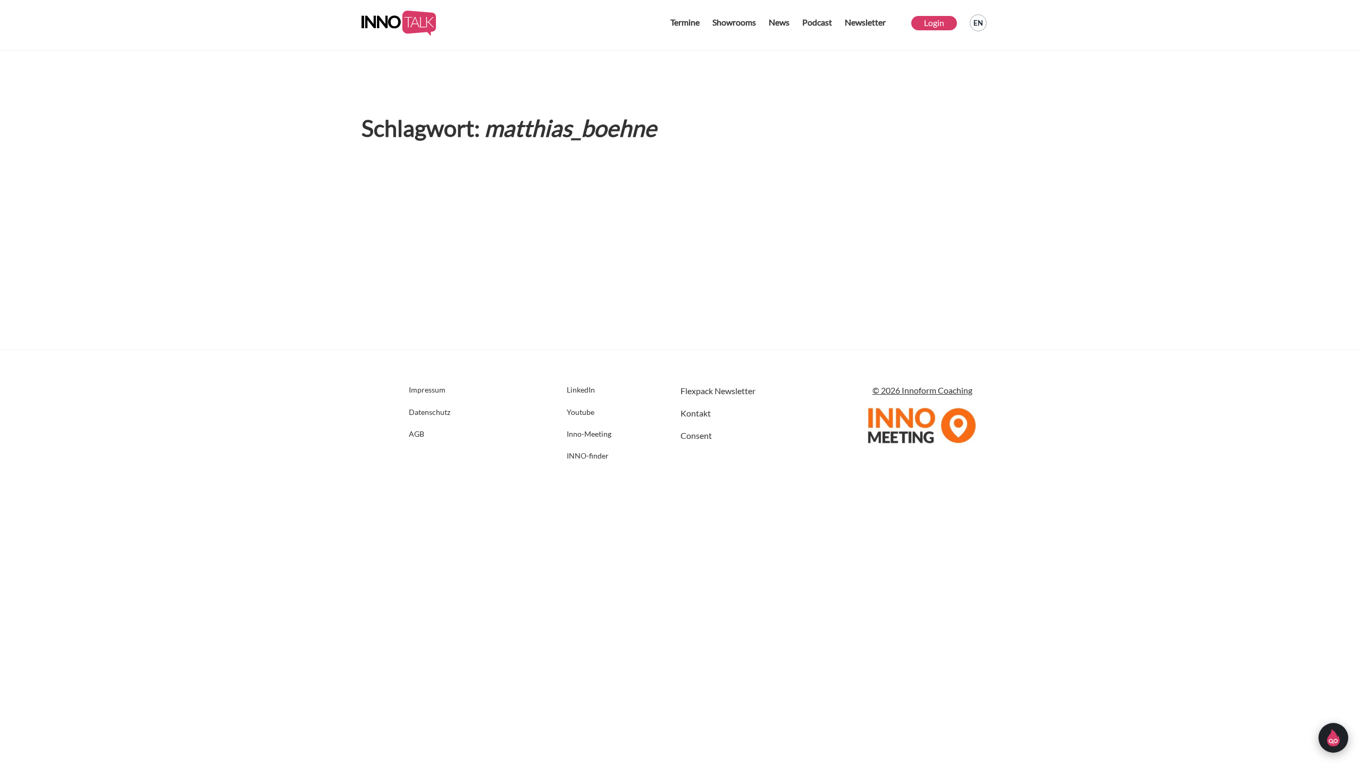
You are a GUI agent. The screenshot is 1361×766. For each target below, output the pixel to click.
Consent (696, 435)
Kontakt (695, 413)
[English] (978, 22)
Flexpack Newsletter (717, 391)
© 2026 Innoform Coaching (922, 390)
